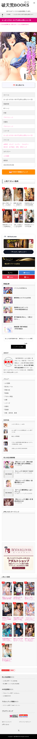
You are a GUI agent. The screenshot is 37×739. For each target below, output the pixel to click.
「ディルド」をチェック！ (18, 252)
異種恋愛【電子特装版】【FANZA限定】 (21, 328)
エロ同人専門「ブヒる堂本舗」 (10, 680)
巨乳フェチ (23, 147)
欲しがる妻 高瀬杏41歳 (11, 338)
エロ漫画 (6, 156)
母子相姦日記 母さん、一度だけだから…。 (23, 318)
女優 (5, 400)
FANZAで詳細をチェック (20, 172)
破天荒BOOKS (17, 736)
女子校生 (12, 147)
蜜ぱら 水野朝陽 (15, 436)
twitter (28, 2)
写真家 (6, 409)
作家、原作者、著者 (10, 413)
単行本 (6, 147)
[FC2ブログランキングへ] (23, 717)
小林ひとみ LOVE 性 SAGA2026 (19, 448)
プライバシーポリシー (25, 722)
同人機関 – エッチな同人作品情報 (11, 683)
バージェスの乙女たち (20, 288)
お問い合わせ (5, 724)
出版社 (6, 406)
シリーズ (7, 403)
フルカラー (25, 144)
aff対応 (6, 144)
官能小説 (7, 390)
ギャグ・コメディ (14, 144)
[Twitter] (18, 730)
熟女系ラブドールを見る (12, 264)
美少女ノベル (8, 386)
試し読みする (20, 85)
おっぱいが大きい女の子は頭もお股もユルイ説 (18, 135)
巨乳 (17, 147)
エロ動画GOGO (7, 695)
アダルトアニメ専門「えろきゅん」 (11, 693)
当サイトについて (6, 722)
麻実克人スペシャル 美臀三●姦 (25, 339)
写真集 (6, 393)
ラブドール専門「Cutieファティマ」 (12, 705)
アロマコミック (8, 117)
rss (25, 2)
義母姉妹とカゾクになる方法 (22, 297)
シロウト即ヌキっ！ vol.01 (18, 424)
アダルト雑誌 (8, 396)
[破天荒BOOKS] (15, 5)
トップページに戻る (18, 346)
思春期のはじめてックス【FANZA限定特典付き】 (21, 308)
